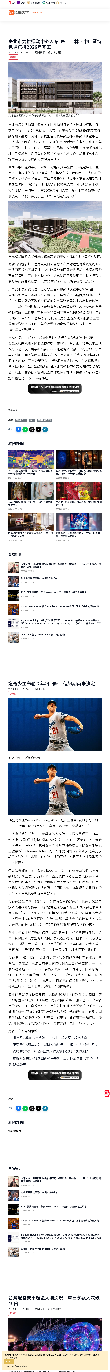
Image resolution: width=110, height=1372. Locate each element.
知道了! (9, 1361)
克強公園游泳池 (44, 420)
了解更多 (13, 1357)
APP (14, 2)
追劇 (23, 2)
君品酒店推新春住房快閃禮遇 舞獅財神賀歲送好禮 (79, 503)
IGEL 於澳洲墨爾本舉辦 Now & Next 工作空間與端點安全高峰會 (54, 592)
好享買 (62, 2)
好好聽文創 (35, 2)
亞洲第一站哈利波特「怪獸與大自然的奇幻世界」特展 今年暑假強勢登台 (79, 472)
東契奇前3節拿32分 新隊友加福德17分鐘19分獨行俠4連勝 (55, 1044)
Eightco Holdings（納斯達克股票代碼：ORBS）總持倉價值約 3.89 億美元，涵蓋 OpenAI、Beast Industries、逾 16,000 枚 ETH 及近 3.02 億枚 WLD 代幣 (61, 622)
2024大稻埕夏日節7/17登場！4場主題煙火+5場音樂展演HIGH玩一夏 (30, 472)
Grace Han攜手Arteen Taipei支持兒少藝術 (43, 634)
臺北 (32, 420)
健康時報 (50, 2)
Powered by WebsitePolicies (15, 1366)
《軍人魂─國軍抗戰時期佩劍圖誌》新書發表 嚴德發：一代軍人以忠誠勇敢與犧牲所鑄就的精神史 (61, 566)
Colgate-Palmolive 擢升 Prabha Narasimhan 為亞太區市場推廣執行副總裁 (60, 606)
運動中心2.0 (21, 420)
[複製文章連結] (45, 429)
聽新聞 (13, 57)
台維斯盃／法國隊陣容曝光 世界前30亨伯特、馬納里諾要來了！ (78, 534)
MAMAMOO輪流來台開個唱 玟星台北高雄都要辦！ (30, 503)
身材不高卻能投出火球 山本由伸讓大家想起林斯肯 (50, 1037)
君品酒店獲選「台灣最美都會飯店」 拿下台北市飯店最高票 (30, 534)
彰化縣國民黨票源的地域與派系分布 (39, 578)
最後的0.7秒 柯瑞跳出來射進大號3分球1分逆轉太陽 (50, 1051)
